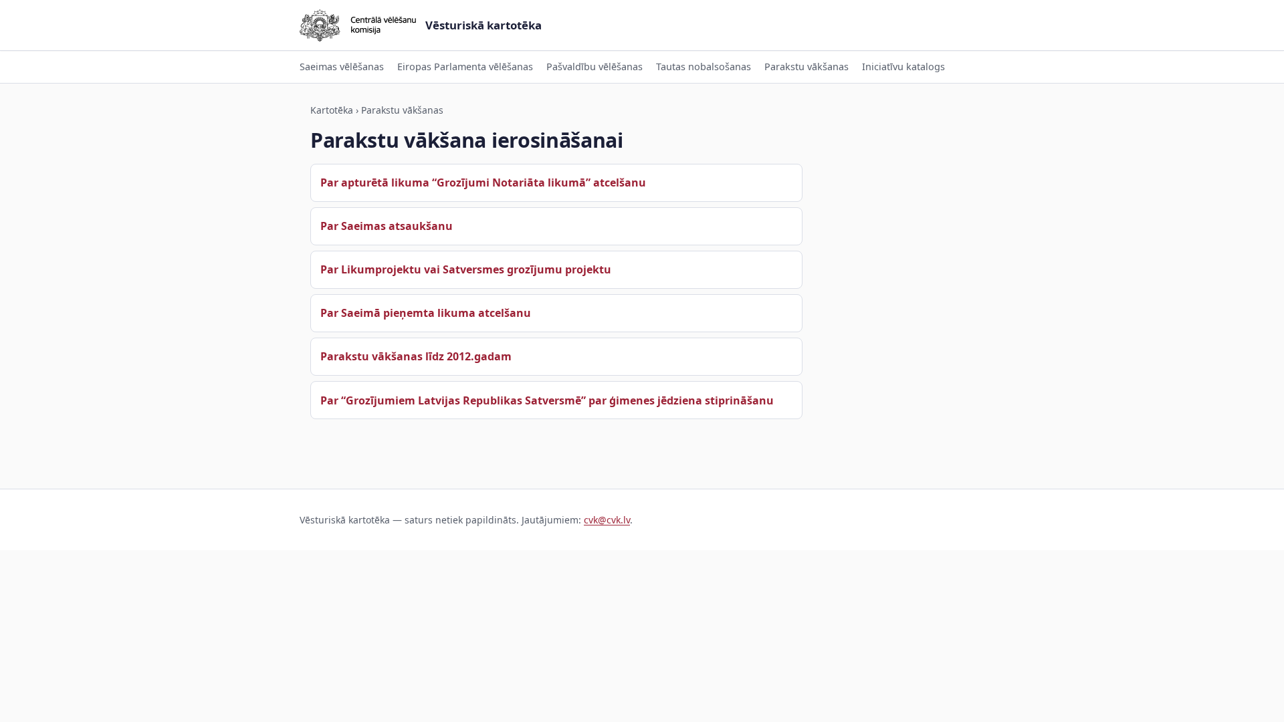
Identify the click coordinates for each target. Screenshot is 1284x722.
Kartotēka (331, 110)
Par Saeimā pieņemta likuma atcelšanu (425, 313)
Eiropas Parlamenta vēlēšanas (465, 66)
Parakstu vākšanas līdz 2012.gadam (416, 356)
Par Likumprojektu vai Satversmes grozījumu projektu (465, 269)
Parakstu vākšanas (806, 66)
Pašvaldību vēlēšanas (594, 66)
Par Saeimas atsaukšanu (386, 226)
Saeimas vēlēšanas (342, 66)
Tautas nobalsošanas (703, 66)
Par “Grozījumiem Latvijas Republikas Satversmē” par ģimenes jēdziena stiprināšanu (547, 400)
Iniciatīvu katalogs (903, 66)
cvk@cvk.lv (607, 519)
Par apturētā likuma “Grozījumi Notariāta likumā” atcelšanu (483, 182)
